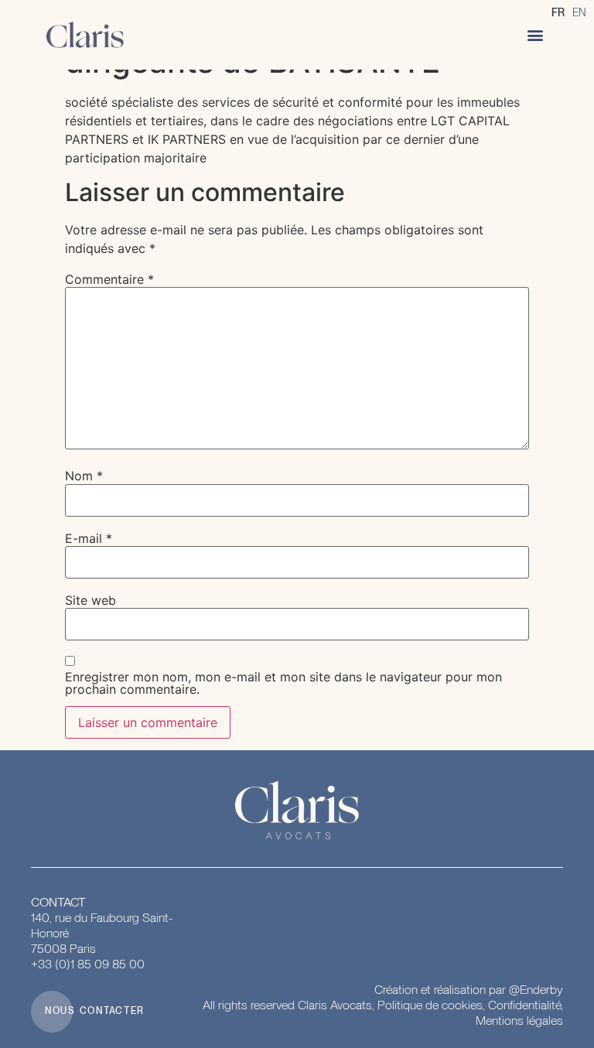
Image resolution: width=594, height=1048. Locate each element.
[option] (579, 12)
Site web (90, 600)
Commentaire (109, 279)
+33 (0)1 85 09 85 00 (88, 964)
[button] (535, 35)
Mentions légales (519, 1020)
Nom (84, 475)
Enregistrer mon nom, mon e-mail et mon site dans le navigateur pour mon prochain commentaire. (283, 683)
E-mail (88, 538)
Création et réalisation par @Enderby (468, 989)
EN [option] (579, 12)
